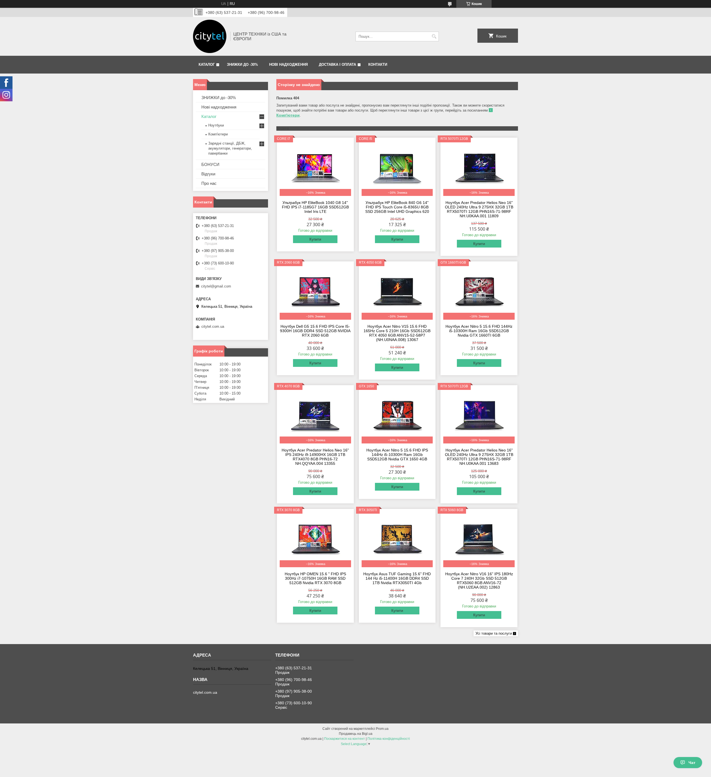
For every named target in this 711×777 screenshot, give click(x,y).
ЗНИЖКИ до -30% (242, 64)
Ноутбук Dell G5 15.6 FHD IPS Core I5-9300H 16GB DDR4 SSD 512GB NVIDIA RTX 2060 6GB (315, 330)
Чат (692, 762)
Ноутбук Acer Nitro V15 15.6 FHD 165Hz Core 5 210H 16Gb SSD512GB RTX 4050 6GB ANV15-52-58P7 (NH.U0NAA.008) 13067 (397, 333)
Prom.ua (382, 729)
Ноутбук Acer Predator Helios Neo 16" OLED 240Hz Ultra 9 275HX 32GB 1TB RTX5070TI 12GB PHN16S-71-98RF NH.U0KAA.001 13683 (479, 457)
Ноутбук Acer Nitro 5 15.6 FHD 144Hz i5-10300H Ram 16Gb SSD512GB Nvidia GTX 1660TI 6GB (478, 330)
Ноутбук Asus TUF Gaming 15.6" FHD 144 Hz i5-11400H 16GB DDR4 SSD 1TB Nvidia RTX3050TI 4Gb (397, 578)
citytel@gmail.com (216, 286)
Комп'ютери (218, 134)
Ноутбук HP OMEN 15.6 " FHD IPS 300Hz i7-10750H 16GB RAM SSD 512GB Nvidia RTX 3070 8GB (315, 578)
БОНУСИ (210, 164)
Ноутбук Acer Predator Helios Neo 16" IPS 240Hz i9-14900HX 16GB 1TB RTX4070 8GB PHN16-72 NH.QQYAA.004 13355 (315, 457)
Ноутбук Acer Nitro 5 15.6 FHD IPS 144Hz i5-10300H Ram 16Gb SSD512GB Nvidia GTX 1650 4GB (397, 454)
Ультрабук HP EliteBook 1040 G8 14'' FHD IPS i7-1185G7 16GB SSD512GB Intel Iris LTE (315, 207)
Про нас (209, 183)
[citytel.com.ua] (209, 36)
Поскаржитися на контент (344, 739)
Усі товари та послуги (493, 633)
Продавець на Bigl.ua (355, 734)
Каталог (207, 64)
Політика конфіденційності (388, 739)
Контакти (377, 64)
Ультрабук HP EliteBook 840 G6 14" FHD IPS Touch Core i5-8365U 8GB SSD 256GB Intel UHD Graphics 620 (397, 207)
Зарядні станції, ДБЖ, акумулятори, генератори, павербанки (230, 148)
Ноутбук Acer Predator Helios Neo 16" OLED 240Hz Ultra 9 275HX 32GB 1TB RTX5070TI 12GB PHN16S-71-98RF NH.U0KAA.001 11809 (479, 209)
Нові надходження (288, 64)
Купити (315, 239)
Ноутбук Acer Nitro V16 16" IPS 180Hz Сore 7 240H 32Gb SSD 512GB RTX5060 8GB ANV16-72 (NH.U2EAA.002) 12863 (479, 580)
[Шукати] (434, 36)
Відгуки (208, 173)
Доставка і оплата (337, 64)
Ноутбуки (216, 125)
